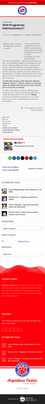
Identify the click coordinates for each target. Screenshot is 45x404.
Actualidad (7, 22)
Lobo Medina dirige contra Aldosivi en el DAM (25, 191)
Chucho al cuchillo (35, 168)
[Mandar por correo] (22, 158)
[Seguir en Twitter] (12, 330)
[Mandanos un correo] (16, 330)
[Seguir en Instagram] (8, 330)
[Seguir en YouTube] (20, 330)
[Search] (42, 10)
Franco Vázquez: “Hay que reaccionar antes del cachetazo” (23, 206)
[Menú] (3, 10)
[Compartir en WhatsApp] (10, 158)
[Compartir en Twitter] (18, 158)
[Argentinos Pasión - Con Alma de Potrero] (22, 11)
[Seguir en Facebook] (4, 330)
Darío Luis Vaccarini (33, 35)
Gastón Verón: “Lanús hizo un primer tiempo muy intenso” (23, 213)
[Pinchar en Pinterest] (27, 158)
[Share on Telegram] (35, 158)
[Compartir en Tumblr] (31, 158)
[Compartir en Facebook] (14, 158)
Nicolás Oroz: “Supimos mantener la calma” (23, 198)
